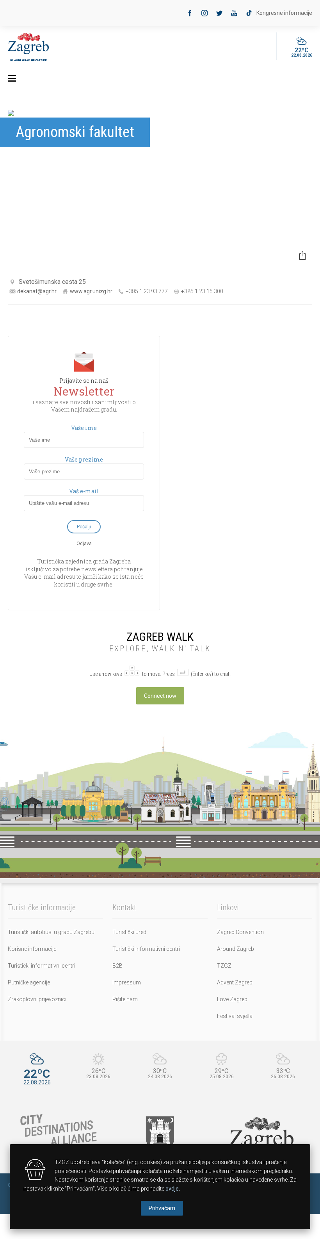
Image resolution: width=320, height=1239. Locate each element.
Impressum (126, 982)
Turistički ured (129, 932)
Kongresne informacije (284, 13)
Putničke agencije (29, 982)
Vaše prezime (84, 459)
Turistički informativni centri (41, 966)
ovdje (172, 1189)
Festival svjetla (234, 1016)
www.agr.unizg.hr (91, 291)
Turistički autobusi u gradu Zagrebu (51, 932)
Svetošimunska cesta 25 (52, 281)
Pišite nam (125, 999)
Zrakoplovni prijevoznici (37, 999)
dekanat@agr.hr (37, 291)
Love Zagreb (232, 999)
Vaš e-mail (84, 491)
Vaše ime (84, 428)
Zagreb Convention (240, 932)
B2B (117, 966)
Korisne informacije (32, 949)
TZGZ (224, 966)
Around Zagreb (235, 949)
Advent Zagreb (234, 982)
